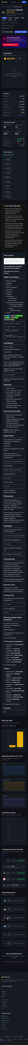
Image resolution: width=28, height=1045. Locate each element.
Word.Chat (4, 1022)
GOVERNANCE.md (9, 630)
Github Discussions (11, 423)
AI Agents (4, 991)
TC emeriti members (16, 306)
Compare (20, 2)
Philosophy (9, 292)
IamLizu (8, 691)
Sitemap (15, 1039)
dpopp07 (8, 682)
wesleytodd (9, 651)
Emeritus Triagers (16, 310)
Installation (9, 283)
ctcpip (8, 662)
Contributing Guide (13, 579)
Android (4, 995)
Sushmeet (9, 697)
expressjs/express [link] (17, 6)
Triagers (10, 308)
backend (9, 6)
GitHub (26, 1039)
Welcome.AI (4, 1016)
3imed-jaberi (9, 688)
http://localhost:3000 (10, 492)
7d (3, 725)
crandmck (9, 659)
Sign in (24, 2)
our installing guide (13, 379)
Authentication (5, 999)
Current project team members (15, 302)
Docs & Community (11, 287)
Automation (4, 1002)
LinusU (8, 653)
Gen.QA (4, 1024)
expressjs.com (20, 115)
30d (7, 725)
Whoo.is (4, 1027)
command (14, 365)
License (8, 312)
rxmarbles (9, 699)
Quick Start (9, 289)
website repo (10, 417)
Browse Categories (2, 1040)
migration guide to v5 (10, 432)
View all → (4, 855)
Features (8, 285)
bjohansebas (9, 674)
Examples (8, 294)
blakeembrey (9, 655)
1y (14, 725)
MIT (5, 712)
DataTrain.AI (5, 1029)
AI (2, 989)
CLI (2, 1008)
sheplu (8, 657)
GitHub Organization (12, 419)
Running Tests (12, 300)
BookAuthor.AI (5, 1018)
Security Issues (12, 298)
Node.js (17, 268)
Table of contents (11, 281)
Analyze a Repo (9, 1040)
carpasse (8, 678)
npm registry (7, 352)
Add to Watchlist (22, 31)
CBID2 (8, 680)
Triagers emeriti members (12, 704)
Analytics (4, 993)
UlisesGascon (10, 644)
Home (3, 6)
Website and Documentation (14, 415)
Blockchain (4, 1006)
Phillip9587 (9, 695)
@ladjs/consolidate (9, 520)
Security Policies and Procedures (13, 591)
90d (11, 725)
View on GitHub (9, 31)
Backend (4, 1004)
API (2, 997)
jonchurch (9, 648)
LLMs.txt (21, 1039)
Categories (13, 2)
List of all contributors (10, 638)
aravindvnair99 (10, 671)
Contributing (9, 296)
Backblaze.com (5, 1020)
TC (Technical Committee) (15, 304)
